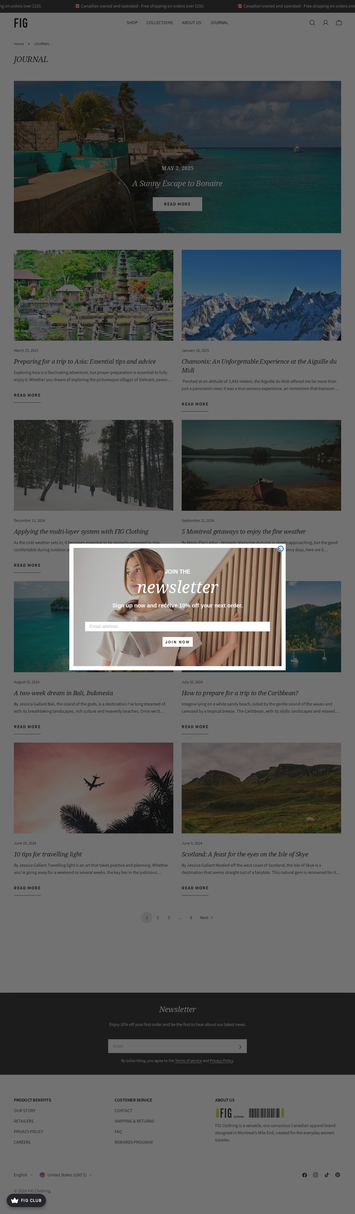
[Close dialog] (280, 548)
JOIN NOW (177, 642)
